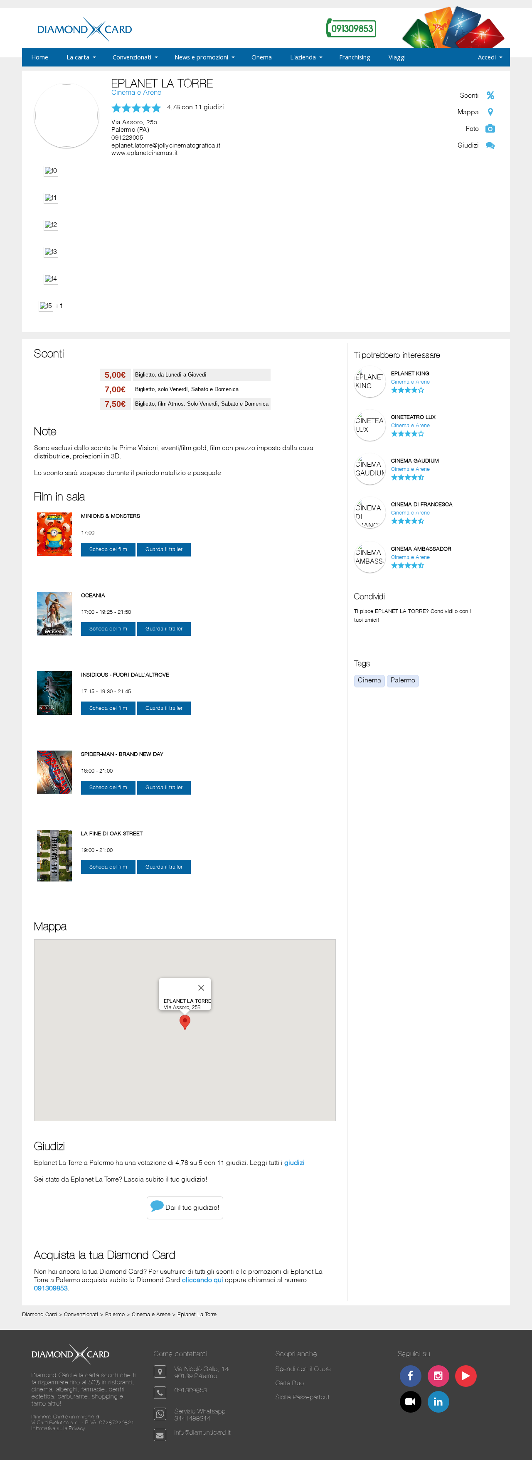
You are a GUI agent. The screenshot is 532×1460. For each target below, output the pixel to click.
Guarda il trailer (163, 549)
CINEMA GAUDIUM (415, 461)
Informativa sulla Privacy (58, 1428)
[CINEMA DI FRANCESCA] (370, 526)
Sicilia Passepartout (303, 1397)
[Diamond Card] (84, 40)
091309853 (51, 1288)
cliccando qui (202, 1280)
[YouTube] (466, 1377)
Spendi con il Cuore (303, 1368)
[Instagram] (438, 1377)
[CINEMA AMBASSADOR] (370, 562)
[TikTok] (411, 1402)
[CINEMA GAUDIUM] (370, 473)
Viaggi (397, 57)
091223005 (127, 138)
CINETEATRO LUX (413, 417)
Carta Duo (290, 1382)
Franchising (354, 57)
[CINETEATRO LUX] (370, 430)
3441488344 (193, 1418)
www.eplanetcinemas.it (144, 153)
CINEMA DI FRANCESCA (422, 504)
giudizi (294, 1163)
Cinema (261, 57)
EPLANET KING (410, 374)
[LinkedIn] (438, 1402)
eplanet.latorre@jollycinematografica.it (165, 146)
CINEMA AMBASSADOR (421, 549)
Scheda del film (108, 549)
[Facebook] (411, 1377)
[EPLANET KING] (370, 386)
